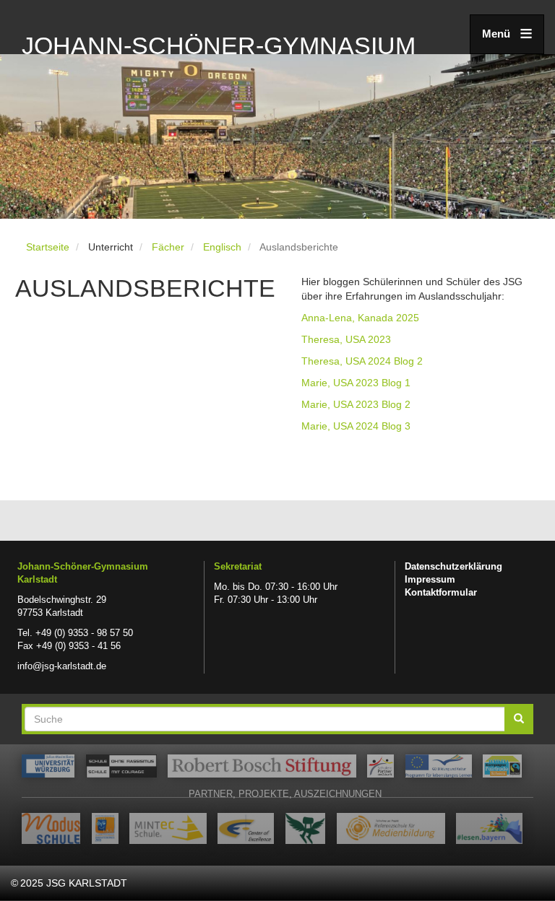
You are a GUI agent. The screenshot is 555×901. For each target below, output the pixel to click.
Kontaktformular (441, 593)
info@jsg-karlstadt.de (61, 666)
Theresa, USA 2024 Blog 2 (362, 361)
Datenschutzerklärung (453, 567)
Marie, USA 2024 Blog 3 (355, 426)
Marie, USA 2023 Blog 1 (355, 382)
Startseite (47, 247)
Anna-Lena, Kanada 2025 (360, 317)
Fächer (168, 247)
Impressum (430, 580)
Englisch (222, 247)
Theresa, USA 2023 (346, 339)
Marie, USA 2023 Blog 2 (355, 404)
